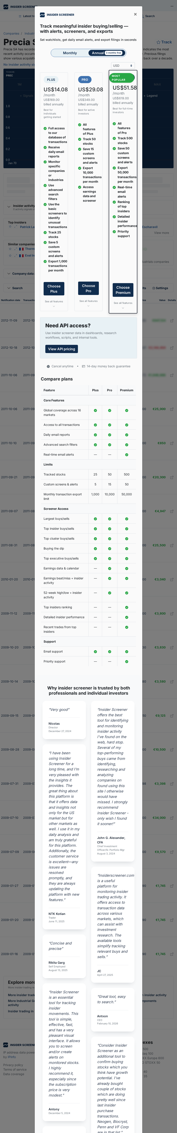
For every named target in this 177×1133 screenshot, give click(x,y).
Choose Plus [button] (53, 288)
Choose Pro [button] (88, 288)
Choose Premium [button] (123, 290)
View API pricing (61, 349)
